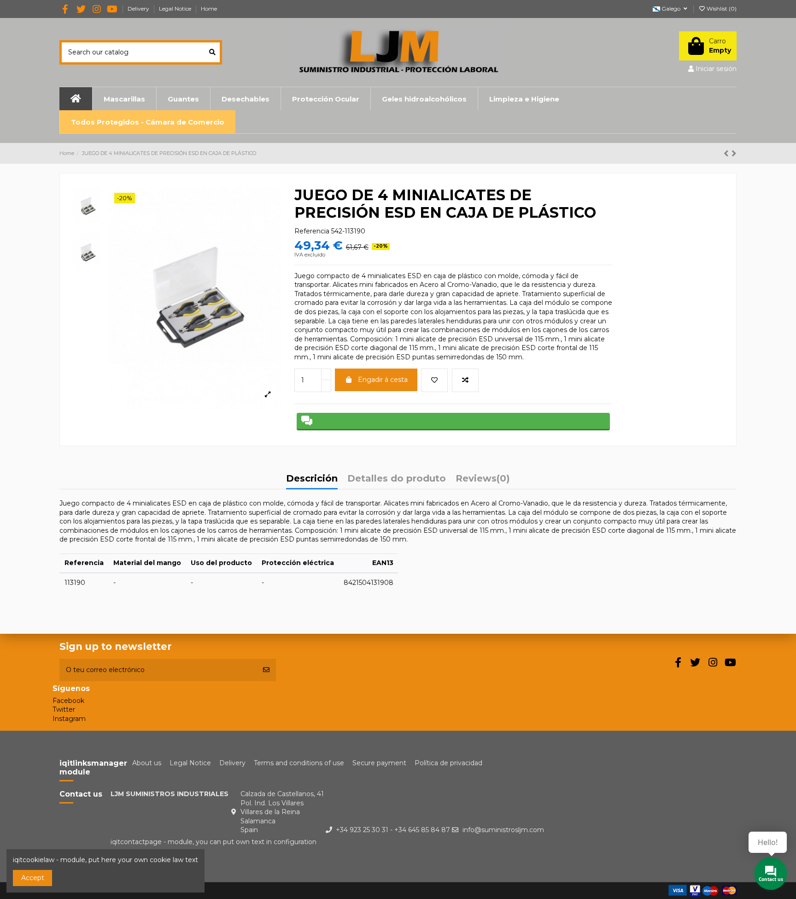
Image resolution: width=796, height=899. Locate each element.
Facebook (68, 701)
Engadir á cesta (383, 379)
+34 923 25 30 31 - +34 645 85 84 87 (393, 830)
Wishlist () (721, 8)
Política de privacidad (448, 763)
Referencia (311, 231)
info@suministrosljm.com (503, 830)
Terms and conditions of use (299, 763)
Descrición (312, 479)
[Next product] (734, 153)
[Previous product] (728, 153)
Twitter (64, 709)
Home (209, 8)
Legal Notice (176, 8)
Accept (32, 878)
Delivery (139, 8)
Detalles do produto (396, 479)
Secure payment (379, 763)
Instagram (69, 718)
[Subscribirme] (266, 670)
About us (146, 763)
